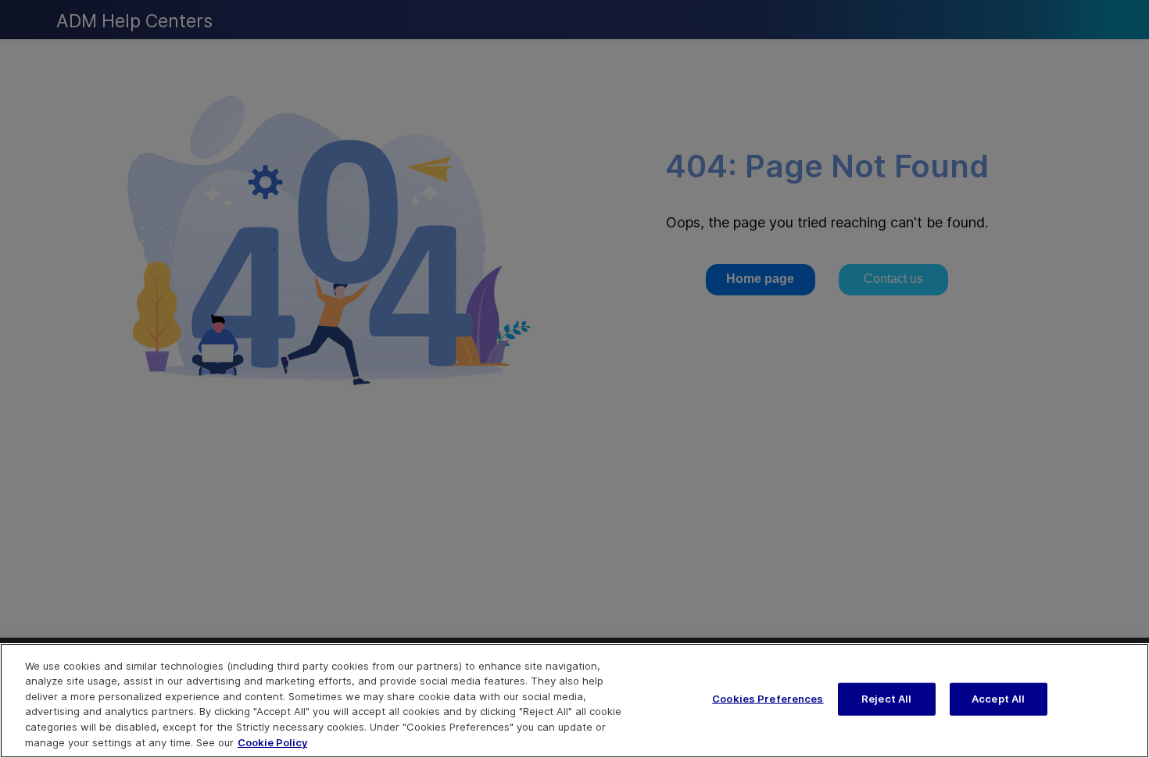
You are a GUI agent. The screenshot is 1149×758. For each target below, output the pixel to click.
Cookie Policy (272, 741)
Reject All (886, 698)
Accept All (998, 698)
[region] (574, 700)
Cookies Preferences (767, 698)
